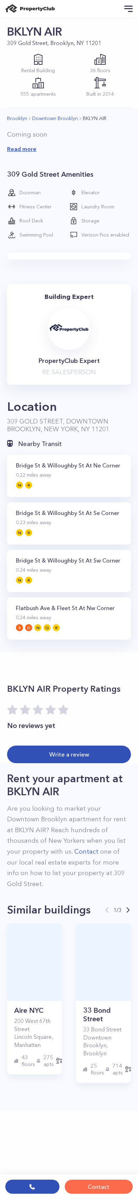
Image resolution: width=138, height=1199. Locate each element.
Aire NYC (29, 1010)
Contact (98, 1186)
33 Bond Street (97, 1014)
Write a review (69, 754)
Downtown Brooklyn (55, 118)
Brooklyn (17, 118)
